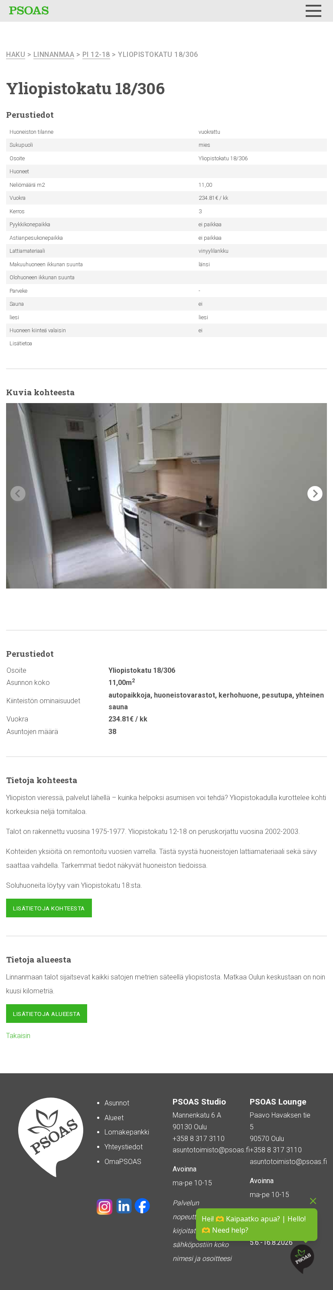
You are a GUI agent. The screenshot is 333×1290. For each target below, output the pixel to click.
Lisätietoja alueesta (46, 1013)
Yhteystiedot (123, 1147)
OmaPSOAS (122, 1162)
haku (15, 54)
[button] (315, 493)
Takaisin (18, 1036)
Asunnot (116, 1103)
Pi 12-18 (96, 54)
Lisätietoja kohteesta (49, 908)
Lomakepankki (126, 1132)
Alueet (114, 1118)
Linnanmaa (54, 54)
